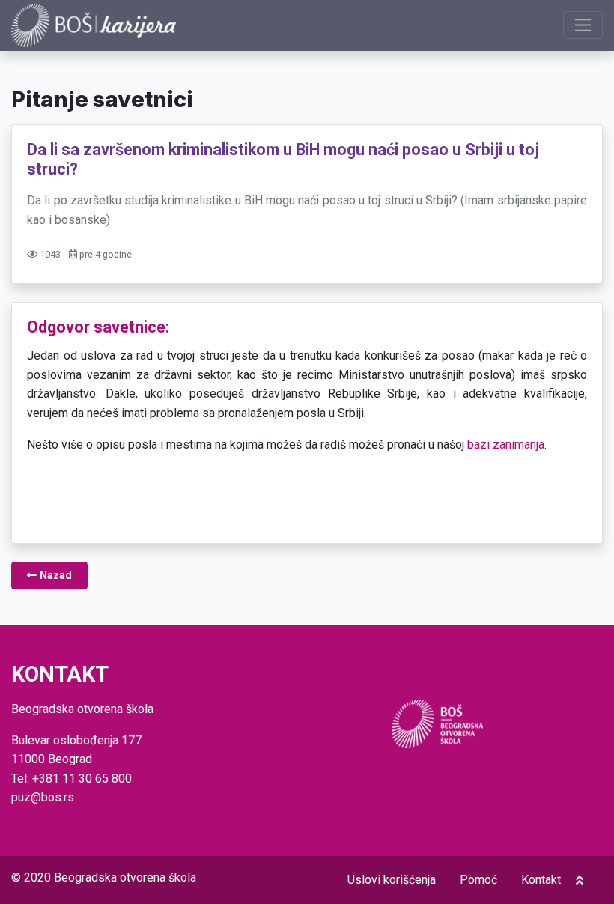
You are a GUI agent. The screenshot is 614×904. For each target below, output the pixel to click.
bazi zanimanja (505, 444)
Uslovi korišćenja (391, 880)
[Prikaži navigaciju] (583, 25)
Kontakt (541, 880)
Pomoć (478, 880)
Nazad (54, 575)
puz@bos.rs (42, 797)
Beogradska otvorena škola (125, 877)
